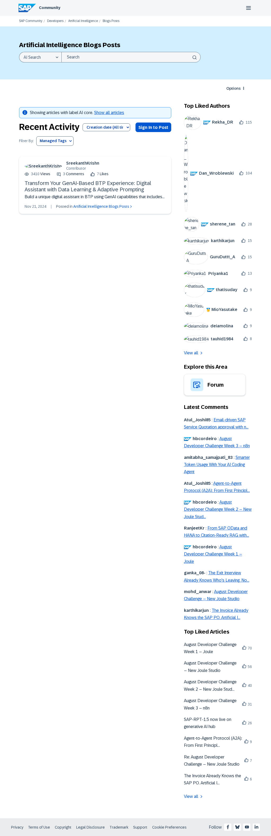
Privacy (17, 827)
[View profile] (43, 166)
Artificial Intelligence (83, 21)
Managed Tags (53, 141)
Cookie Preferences (169, 827)
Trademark (119, 827)
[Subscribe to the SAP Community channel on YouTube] (247, 827)
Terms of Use (39, 827)
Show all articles (109, 112)
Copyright (63, 827)
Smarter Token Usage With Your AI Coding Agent (217, 464)
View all (191, 353)
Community (49, 8)
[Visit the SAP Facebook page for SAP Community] (228, 827)
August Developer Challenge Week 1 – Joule (213, 554)
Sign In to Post (153, 127)
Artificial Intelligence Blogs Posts (101, 206)
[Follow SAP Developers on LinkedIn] (256, 827)
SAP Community (30, 21)
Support (140, 827)
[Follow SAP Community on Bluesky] (237, 827)
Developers (55, 21)
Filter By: (26, 141)
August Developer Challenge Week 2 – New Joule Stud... (218, 509)
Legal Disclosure (90, 827)
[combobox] (131, 57)
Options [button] (233, 88)
